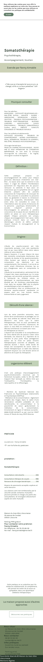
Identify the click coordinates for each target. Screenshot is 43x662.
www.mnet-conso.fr (12, 412)
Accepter (8, 14)
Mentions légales (7, 660)
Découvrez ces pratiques (21, 614)
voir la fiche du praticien (18, 445)
